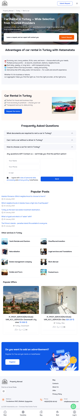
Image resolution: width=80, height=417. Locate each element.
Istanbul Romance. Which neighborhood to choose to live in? (23, 196)
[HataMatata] (4, 381)
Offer (54, 390)
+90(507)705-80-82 (50, 401)
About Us (55, 387)
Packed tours (53, 272)
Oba (62, 323)
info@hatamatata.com (71, 401)
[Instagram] (3, 391)
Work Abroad (53, 262)
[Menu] (77, 3)
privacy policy (23, 180)
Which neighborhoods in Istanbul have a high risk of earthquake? (24, 203)
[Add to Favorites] (35, 289)
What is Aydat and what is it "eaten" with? (16, 217)
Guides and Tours (15, 272)
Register (12, 362)
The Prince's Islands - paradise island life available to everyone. (24, 223)
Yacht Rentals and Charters (19, 241)
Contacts (55, 383)
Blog (53, 380)
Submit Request (65, 3)
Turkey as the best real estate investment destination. (20, 210)
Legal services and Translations (60, 252)
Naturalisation (14, 252)
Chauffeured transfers (56, 241)
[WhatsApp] (73, 406)
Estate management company (20, 262)
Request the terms (13, 111)
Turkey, (17, 326)
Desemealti (25, 326)
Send (57, 179)
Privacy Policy (57, 394)
